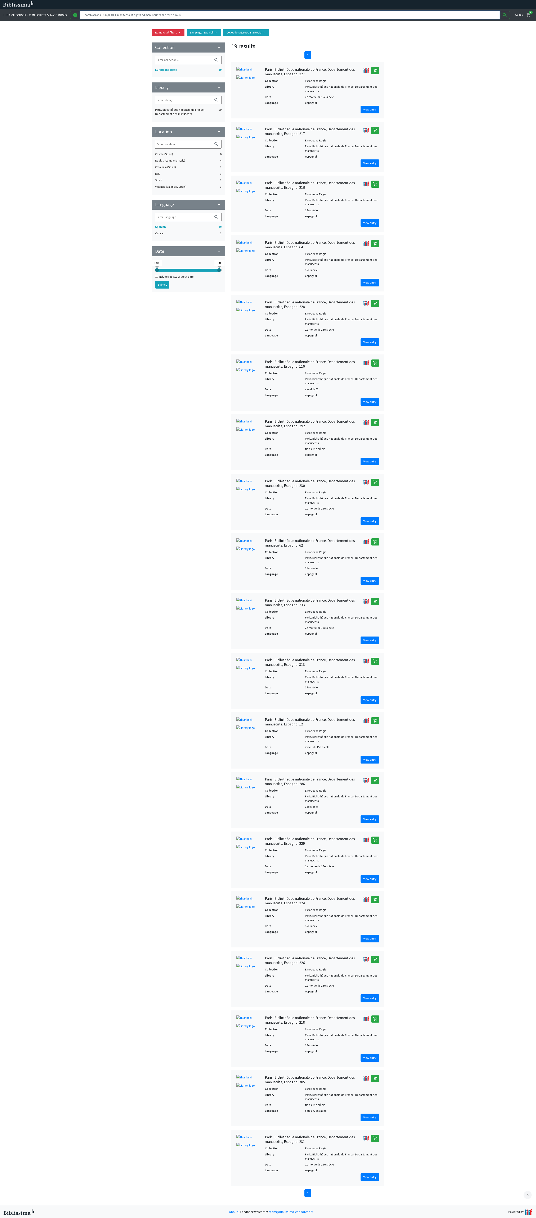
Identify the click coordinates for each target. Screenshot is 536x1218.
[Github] (227, 4)
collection (188, 47)
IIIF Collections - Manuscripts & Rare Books (35, 14)
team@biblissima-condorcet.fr (290, 1212)
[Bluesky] (207, 4)
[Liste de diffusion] (194, 4)
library (188, 87)
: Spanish (204, 32)
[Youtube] (221, 4)
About (519, 15)
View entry (369, 109)
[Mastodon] (214, 4)
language (188, 204)
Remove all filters (168, 32)
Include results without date (176, 277)
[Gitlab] (234, 4)
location (188, 132)
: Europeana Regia (246, 32)
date (188, 251)
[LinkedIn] (201, 4)
